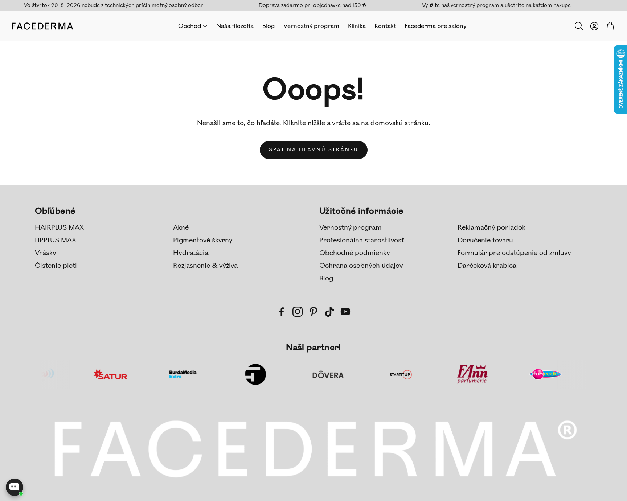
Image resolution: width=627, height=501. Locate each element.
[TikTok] (329, 312)
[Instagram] (297, 312)
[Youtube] (345, 312)
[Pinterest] (313, 312)
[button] (578, 26)
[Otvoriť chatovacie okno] (14, 487)
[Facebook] (281, 312)
